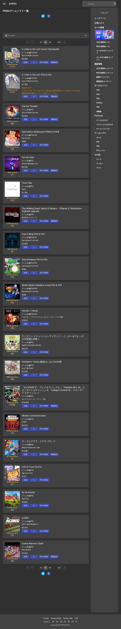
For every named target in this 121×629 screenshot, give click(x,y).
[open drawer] (4, 4)
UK (61, 622)
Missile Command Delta (33, 415)
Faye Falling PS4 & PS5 (33, 234)
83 (41, 42)
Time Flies (27, 183)
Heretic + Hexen (30, 310)
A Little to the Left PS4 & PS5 (37, 74)
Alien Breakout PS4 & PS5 (34, 259)
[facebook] (49, 16)
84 (45, 42)
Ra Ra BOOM (28, 492)
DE (65, 622)
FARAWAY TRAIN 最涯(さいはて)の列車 (42, 361)
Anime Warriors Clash (32, 543)
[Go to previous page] (27, 42)
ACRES (25, 518)
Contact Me (68, 618)
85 (50, 42)
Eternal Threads (30, 106)
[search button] (115, 4)
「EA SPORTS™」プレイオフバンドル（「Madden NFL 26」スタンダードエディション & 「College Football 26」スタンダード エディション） (53, 390)
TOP (76, 618)
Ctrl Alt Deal (28, 157)
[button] (46, 35)
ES (73, 622)
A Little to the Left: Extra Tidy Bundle (40, 49)
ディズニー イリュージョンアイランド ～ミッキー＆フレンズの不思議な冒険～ (53, 337)
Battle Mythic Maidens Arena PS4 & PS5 (42, 285)
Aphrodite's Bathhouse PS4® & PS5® (40, 131)
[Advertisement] (46, 25)
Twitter (46, 618)
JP (53, 622)
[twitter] (43, 16)
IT (76, 622)
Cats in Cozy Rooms (32, 466)
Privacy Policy (56, 618)
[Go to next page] (64, 42)
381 (59, 42)
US (57, 622)
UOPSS (13, 3)
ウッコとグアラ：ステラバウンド (38, 441)
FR (69, 622)
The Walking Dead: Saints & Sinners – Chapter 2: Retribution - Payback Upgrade (52, 209)
